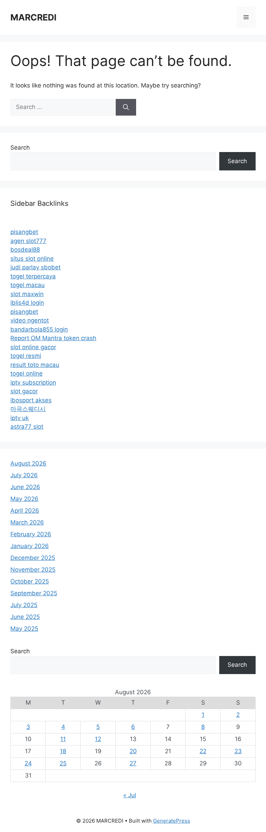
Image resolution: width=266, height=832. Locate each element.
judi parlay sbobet (35, 267)
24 (28, 763)
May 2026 (24, 498)
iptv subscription (33, 382)
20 (133, 751)
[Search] (126, 107)
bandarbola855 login (39, 329)
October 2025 (29, 581)
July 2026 (24, 475)
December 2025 (32, 557)
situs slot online (32, 258)
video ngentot (29, 320)
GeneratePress (171, 820)
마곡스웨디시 (28, 408)
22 (203, 751)
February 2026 (30, 534)
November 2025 (32, 569)
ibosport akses (31, 400)
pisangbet (24, 231)
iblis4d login (27, 302)
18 (63, 751)
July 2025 (23, 605)
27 (133, 763)
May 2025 (24, 628)
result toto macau (34, 364)
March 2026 (27, 522)
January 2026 (29, 546)
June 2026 (25, 487)
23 (238, 751)
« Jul (129, 795)
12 (98, 739)
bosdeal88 (25, 249)
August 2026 (28, 463)
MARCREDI (33, 17)
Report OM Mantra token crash (53, 338)
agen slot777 (28, 240)
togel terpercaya (33, 276)
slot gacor (24, 391)
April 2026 (24, 510)
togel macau (27, 284)
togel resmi (25, 355)
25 (63, 763)
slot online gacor (33, 347)
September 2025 (33, 593)
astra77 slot (26, 426)
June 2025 (25, 616)
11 (63, 739)
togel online (26, 373)
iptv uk (19, 417)
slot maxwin (27, 294)
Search (20, 147)
